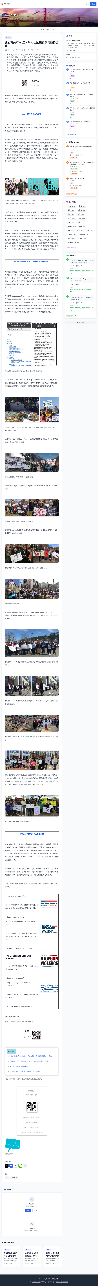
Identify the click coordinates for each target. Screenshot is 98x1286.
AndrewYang (73, 242)
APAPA (72, 226)
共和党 (71, 238)
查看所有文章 (70, 134)
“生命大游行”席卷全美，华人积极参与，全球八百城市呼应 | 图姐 (28, 1061)
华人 (7, 1177)
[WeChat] (79, 57)
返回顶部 (81, 322)
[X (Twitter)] (70, 57)
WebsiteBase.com (62, 1282)
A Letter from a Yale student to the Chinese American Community (81, 147)
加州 (80, 230)
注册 (93, 4)
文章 (48, 29)
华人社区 (14, 1177)
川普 (82, 206)
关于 (54, 29)
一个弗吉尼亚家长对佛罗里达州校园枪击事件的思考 (24, 1071)
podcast (72, 234)
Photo (72, 206)
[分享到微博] (16, 1166)
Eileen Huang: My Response (77, 178)
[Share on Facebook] (11, 1166)
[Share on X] (7, 1166)
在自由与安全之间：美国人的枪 (18, 1066)
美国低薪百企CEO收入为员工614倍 (80, 83)
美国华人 (84, 234)
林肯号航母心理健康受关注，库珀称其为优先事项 (31, 1256)
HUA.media (36, 1282)
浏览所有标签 (70, 247)
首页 (42, 29)
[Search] (82, 4)
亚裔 (89, 230)
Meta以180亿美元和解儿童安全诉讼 (80, 121)
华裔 (71, 230)
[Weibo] (76, 57)
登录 (87, 4)
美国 (71, 210)
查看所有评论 (70, 316)
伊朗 (71, 222)
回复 (72, 273)
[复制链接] (25, 1166)
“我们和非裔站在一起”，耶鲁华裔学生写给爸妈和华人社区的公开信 (82, 163)
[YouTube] (73, 57)
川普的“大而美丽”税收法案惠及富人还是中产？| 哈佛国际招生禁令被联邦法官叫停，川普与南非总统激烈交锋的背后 (82, 271)
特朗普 (81, 210)
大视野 (71, 218)
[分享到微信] (20, 1166)
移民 (82, 226)
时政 (82, 218)
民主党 (82, 238)
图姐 (71, 214)
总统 (81, 222)
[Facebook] (67, 57)
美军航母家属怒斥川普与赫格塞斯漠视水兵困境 (10, 1256)
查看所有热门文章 (71, 194)
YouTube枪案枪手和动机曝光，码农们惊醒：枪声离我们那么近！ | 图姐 (30, 1056)
